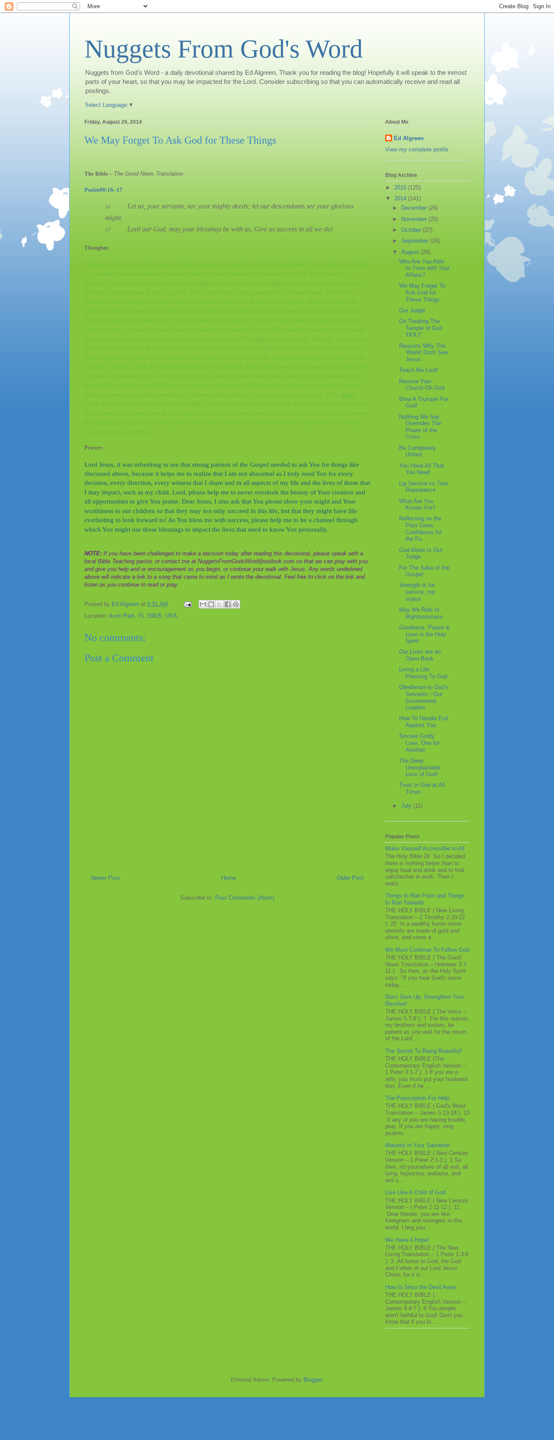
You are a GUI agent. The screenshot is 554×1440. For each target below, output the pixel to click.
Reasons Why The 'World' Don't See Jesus (423, 352)
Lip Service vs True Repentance (423, 487)
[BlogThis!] (211, 604)
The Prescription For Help (417, 1098)
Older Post (350, 878)
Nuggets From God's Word (223, 49)
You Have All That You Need (421, 469)
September (415, 240)
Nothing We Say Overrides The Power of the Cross (420, 427)
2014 (401, 198)
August (411, 252)
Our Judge (412, 310)
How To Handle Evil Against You (423, 721)
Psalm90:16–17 (103, 189)
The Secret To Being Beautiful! (423, 1051)
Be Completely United (417, 451)
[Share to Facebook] (227, 604)
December (414, 208)
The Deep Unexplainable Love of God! (420, 767)
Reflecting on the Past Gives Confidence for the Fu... (420, 528)
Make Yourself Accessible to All (424, 848)
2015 (401, 187)
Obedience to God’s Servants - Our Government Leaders (424, 697)
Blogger (312, 1379)
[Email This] (203, 604)
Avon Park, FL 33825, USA (143, 616)
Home (228, 878)
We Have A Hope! (407, 1240)
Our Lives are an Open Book (420, 655)
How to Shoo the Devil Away (420, 1287)
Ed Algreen (409, 138)
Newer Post (105, 878)
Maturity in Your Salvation (417, 1145)
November (414, 219)
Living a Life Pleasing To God (423, 673)
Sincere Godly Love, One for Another (419, 743)
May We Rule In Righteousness (421, 613)
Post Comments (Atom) (244, 898)
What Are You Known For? (417, 504)
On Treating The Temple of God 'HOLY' (420, 328)
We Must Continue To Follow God (427, 949)
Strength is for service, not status (417, 592)
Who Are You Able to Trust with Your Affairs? (424, 268)
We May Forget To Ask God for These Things (422, 292)
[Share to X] (219, 604)
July (407, 805)
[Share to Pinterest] (236, 604)
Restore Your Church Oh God (421, 384)
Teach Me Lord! (418, 370)
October (412, 230)
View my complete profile (416, 149)
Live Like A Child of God (415, 1192)
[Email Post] (187, 604)
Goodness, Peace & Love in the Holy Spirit (424, 634)
